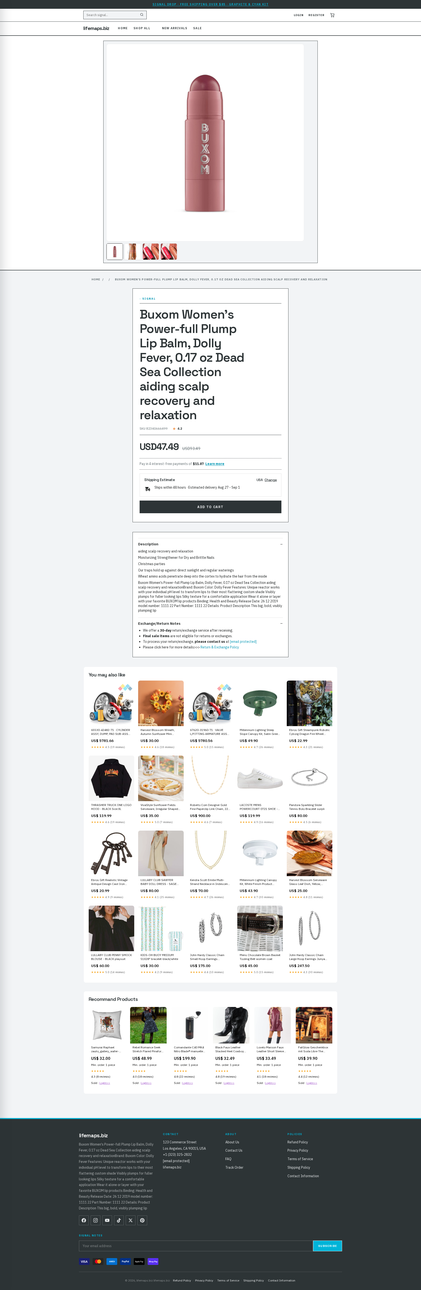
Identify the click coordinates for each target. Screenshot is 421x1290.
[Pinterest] (142, 1220)
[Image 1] (114, 251)
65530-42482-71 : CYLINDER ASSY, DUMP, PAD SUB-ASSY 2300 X (110, 732)
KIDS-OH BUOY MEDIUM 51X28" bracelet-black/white (159, 957)
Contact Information (303, 1176)
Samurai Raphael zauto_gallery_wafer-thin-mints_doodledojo (106, 1049)
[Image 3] (151, 251)
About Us (232, 1142)
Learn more (214, 464)
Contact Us (233, 1150)
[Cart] (332, 15)
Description (148, 544)
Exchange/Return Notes (159, 623)
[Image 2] (132, 251)
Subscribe (327, 1246)
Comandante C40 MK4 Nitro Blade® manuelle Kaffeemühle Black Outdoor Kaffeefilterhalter (189, 1049)
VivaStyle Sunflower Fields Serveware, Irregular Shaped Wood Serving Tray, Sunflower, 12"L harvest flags (161, 807)
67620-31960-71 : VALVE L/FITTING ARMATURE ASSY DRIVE (209, 732)
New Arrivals (174, 28)
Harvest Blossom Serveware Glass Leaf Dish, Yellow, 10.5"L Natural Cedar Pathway (309, 882)
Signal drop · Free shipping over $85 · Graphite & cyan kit (211, 4)
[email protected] (243, 641)
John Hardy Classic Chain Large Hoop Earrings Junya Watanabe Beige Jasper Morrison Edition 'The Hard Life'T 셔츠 (307, 957)
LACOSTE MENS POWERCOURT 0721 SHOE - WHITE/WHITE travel (259, 807)
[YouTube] (107, 1220)
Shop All (142, 28)
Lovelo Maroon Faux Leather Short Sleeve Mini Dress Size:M (270, 1049)
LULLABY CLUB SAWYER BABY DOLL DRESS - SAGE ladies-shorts (159, 882)
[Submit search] (141, 15)
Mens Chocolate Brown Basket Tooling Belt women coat (260, 957)
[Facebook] (84, 1220)
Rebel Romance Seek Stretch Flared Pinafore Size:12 (148, 1049)
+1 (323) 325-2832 (177, 1154)
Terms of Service (300, 1159)
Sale (197, 28)
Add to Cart (210, 507)
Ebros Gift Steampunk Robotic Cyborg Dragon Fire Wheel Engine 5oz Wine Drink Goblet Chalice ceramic (309, 732)
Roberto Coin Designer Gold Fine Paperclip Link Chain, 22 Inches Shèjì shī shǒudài (209, 807)
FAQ (228, 1159)
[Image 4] (169, 251)
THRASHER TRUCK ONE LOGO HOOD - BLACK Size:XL (111, 807)
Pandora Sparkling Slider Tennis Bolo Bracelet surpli (307, 807)
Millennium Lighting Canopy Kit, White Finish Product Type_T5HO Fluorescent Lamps (258, 882)
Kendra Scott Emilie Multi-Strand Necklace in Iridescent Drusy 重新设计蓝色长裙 (209, 882)
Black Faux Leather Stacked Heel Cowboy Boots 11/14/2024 (229, 1049)
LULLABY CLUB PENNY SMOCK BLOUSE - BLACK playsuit (111, 957)
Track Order (234, 1167)
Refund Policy (297, 1142)
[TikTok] (119, 1220)
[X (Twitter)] (130, 1220)
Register (316, 15)
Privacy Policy (297, 1150)
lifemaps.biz (96, 28)
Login (299, 15)
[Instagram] (95, 1220)
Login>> (104, 1083)
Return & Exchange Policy (220, 647)
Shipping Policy (298, 1167)
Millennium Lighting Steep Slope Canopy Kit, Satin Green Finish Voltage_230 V (259, 732)
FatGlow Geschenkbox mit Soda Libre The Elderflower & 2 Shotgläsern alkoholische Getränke (313, 1049)
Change (271, 480)
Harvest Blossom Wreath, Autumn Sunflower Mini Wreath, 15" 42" (158, 732)
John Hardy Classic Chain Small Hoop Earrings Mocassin (207, 957)
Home (123, 28)
